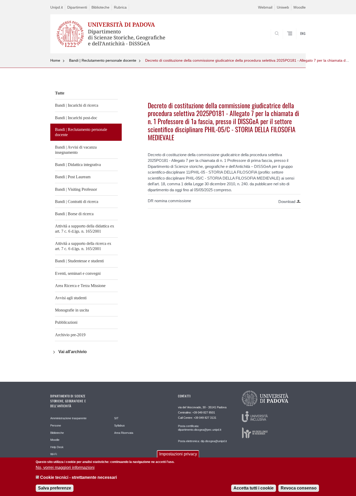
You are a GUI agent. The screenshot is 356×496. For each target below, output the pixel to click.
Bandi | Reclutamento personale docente (102, 60)
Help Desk (57, 447)
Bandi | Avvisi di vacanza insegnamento (76, 150)
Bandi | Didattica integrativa (78, 164)
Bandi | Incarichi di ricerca (76, 105)
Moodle (299, 7)
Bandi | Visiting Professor (76, 189)
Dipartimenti (77, 7)
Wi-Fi (53, 454)
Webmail (265, 7)
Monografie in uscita (72, 310)
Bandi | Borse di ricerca (74, 214)
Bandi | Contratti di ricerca (76, 201)
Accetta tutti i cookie (254, 488)
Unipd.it (56, 7)
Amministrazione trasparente (68, 418)
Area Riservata (123, 432)
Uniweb (283, 7)
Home (55, 60)
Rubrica (120, 7)
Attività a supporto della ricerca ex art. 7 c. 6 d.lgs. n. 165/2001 (83, 246)
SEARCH (296, 41)
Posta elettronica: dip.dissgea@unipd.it (202, 441)
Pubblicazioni (66, 322)
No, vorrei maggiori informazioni (65, 467)
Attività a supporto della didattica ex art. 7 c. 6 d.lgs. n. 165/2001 (84, 228)
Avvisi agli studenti (71, 298)
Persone (55, 425)
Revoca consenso (299, 488)
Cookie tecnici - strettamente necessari (78, 477)
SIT (116, 418)
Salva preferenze (54, 488)
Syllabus (119, 425)
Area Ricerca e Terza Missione (80, 285)
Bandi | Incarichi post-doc (76, 118)
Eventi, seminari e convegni (78, 273)
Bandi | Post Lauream (72, 177)
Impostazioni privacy (178, 454)
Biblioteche (100, 7)
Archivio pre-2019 (70, 335)
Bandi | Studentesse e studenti (79, 261)
